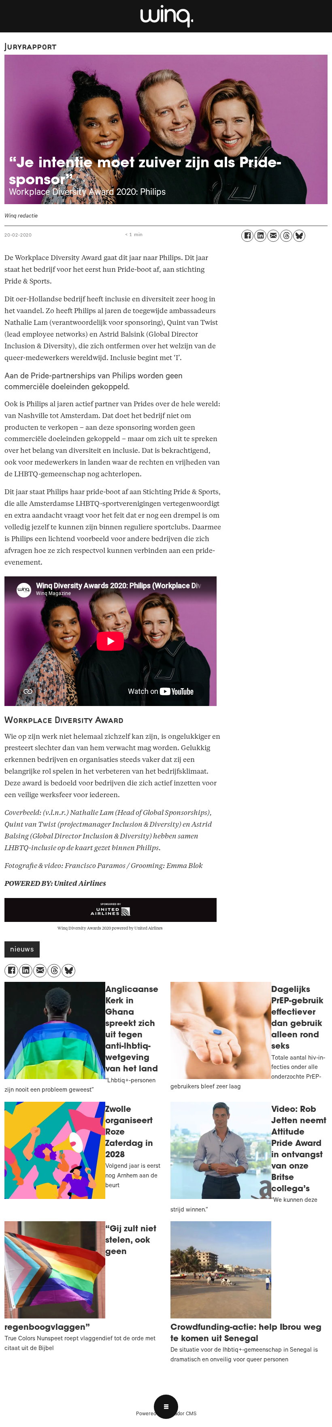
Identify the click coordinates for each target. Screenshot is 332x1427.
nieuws (22, 950)
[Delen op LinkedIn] (260, 236)
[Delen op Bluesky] (299, 236)
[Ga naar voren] (166, 16)
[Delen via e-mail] (273, 236)
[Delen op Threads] (286, 236)
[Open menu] (166, 1407)
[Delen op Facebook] (247, 236)
